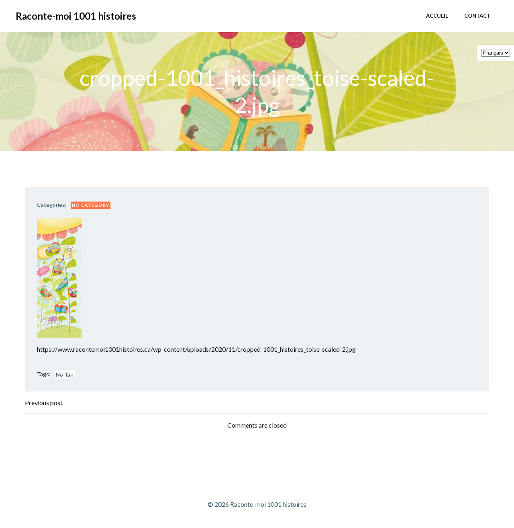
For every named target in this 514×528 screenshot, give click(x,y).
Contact (477, 15)
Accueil (437, 15)
